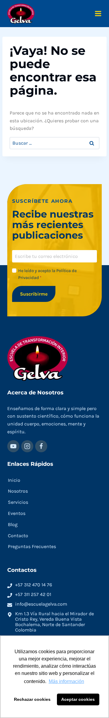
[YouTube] (13, 446)
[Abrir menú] (98, 13)
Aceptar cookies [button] (78, 699)
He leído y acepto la (47, 274)
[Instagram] (27, 446)
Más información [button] (66, 681)
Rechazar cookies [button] (32, 699)
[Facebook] (41, 446)
